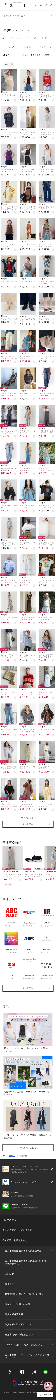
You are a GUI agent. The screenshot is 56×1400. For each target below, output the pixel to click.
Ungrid (12, 1156)
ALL (4, 38)
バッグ (44, 38)
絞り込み (47, 1394)
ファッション (17, 38)
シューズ (32, 38)
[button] (28, 824)
